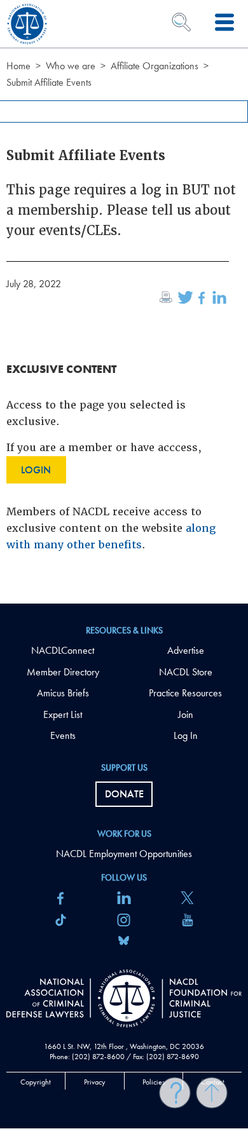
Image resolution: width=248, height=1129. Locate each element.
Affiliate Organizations (154, 65)
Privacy (95, 1082)
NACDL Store (185, 672)
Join (185, 714)
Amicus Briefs (63, 693)
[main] (124, 302)
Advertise (185, 650)
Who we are (70, 65)
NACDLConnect (62, 650)
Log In (186, 735)
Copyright (35, 1082)
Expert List (62, 714)
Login (36, 470)
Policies (153, 1082)
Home (18, 65)
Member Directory (63, 672)
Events (63, 735)
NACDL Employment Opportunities (124, 853)
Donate (124, 794)
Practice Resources (185, 693)
